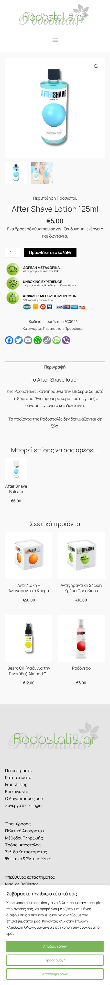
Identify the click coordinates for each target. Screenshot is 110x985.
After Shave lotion (58, 379)
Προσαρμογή (55, 960)
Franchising (16, 784)
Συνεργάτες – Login (23, 805)
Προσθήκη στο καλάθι (50, 252)
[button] (96, 66)
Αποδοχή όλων (55, 946)
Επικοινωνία (16, 791)
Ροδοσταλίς (25, 391)
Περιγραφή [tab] (55, 367)
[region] (55, 935)
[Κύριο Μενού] (55, 40)
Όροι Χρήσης (18, 824)
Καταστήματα (18, 777)
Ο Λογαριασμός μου (24, 798)
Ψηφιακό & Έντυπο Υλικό (28, 858)
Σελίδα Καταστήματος (26, 852)
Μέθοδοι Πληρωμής (24, 838)
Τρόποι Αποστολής (23, 845)
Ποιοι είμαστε (18, 770)
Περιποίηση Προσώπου (55, 198)
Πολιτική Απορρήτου (24, 831)
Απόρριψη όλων (55, 973)
